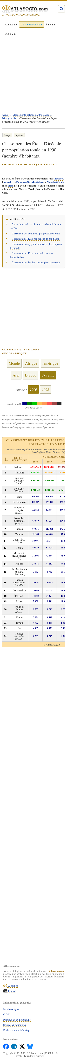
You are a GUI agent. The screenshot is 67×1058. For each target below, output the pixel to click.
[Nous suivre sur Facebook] (6, 1045)
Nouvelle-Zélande (55, 182)
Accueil (5, 115)
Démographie (9, 118)
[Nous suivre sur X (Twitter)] (22, 1045)
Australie (8, 182)
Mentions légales (11, 1009)
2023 (45, 389)
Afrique (31, 363)
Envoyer (7, 135)
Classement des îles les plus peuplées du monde (36, 262)
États (50, 24)
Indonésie (58, 178)
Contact (11, 991)
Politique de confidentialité (17, 1019)
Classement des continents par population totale (36, 233)
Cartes (11, 24)
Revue (10, 33)
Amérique (50, 363)
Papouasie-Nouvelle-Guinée (29, 182)
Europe (30, 375)
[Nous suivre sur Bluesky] (30, 1045)
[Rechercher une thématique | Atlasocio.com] (61, 9)
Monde (14, 363)
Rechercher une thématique (17, 1030)
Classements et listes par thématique (32, 115)
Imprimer (19, 135)
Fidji (10, 185)
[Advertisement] (33, 77)
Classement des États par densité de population (36, 238)
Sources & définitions (14, 1025)
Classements (31, 24)
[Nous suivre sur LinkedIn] (14, 1045)
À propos (12, 985)
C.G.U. (7, 1014)
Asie (16, 375)
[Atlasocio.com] (30, 9)
